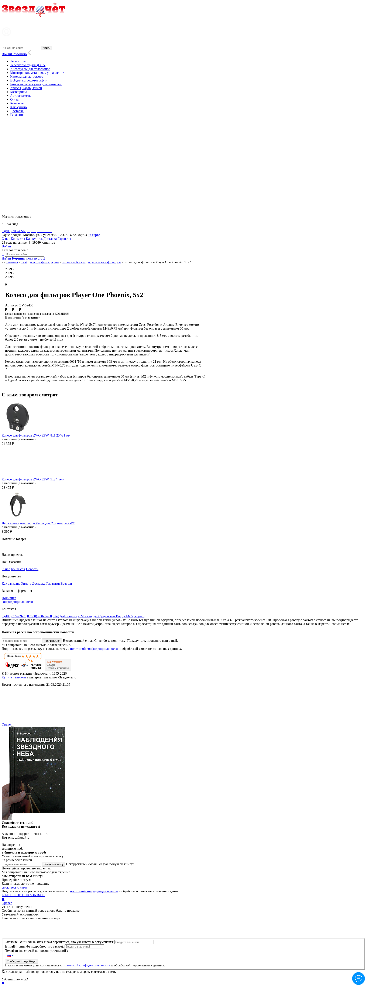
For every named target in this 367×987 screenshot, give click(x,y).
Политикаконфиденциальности (17, 600)
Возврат (66, 583)
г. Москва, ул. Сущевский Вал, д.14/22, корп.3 (111, 616)
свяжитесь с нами (14, 887)
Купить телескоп (14, 677)
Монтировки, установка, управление (37, 72)
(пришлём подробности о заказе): (35, 946)
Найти (6, 258)
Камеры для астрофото (26, 76)
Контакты (17, 103)
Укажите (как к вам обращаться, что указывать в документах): (59, 942)
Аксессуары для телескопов (30, 69)
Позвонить (19, 54)
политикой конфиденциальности (94, 648)
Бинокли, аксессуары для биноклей (36, 84)
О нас (14, 99)
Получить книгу (54, 864)
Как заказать (11, 583)
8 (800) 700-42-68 (39, 616)
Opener (7, 724)
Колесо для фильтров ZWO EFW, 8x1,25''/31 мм (36, 435)
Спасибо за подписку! (110, 640)
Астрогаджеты (20, 95)
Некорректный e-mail (78, 640)
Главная (12, 262)
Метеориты (18, 92)
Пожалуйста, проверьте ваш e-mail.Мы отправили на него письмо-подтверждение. (36, 870)
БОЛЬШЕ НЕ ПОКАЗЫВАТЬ (23, 895)
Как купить (18, 107)
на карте (94, 235)
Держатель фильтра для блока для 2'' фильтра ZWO (38, 523)
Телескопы (18, 61)
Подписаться (52, 640)
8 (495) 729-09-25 (14, 616)
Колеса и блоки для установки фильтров (91, 262)
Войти (6, 54)
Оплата (26, 583)
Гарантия (17, 115)
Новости (32, 569)
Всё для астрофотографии (29, 80)
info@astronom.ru (65, 616)
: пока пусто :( (28, 258)
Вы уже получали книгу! (115, 864)
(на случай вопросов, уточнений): (36, 950)
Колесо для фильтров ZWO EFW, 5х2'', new (33, 479)
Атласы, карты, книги (26, 88)
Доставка (17, 111)
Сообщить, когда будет (22, 961)
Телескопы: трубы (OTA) (28, 65)
